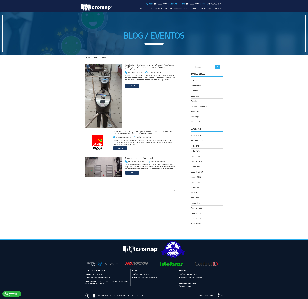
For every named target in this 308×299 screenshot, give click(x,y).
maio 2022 (195, 192)
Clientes (95, 58)
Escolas (194, 101)
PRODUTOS (178, 9)
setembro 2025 (197, 140)
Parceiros (195, 111)
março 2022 (195, 203)
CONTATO (217, 9)
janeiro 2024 (196, 166)
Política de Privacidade (188, 283)
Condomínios (196, 85)
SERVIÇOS (168, 9)
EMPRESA (149, 9)
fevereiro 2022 (196, 208)
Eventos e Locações (199, 106)
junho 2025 (195, 146)
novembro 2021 (197, 218)
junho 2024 (195, 151)
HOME (142, 9)
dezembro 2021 (197, 213)
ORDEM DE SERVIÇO (191, 9)
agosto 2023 (196, 177)
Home (87, 58)
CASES (210, 9)
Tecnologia (195, 116)
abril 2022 (195, 197)
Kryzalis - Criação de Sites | (208, 295)
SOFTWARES (159, 9)
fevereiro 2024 (196, 161)
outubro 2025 (196, 135)
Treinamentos (196, 121)
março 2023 (195, 182)
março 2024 (195, 156)
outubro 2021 (196, 223)
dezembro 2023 (197, 171)
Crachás (194, 90)
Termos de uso (185, 286)
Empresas (195, 96)
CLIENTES (203, 9)
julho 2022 (195, 187)
